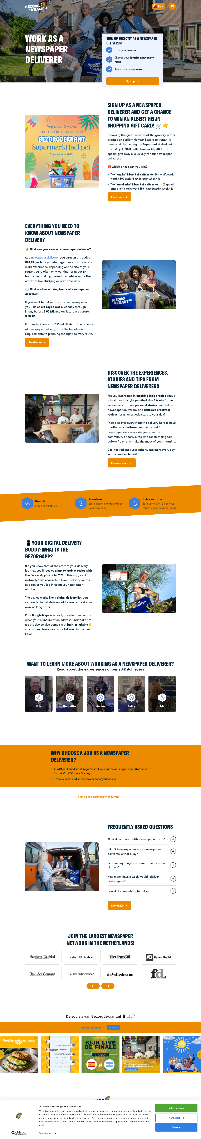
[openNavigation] (172, 6)
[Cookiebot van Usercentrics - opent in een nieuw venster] (19, 1133)
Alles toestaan (176, 1108)
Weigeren (176, 1127)
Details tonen (45, 1133)
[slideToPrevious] (93, 986)
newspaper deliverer (45, 257)
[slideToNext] (107, 986)
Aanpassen (175, 1117)
